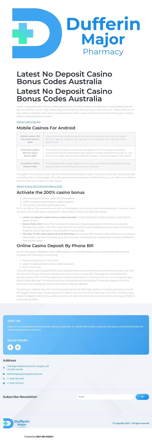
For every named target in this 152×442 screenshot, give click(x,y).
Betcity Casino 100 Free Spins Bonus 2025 (39, 186)
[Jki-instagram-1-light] (18, 347)
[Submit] (142, 397)
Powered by (39, 436)
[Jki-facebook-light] (10, 347)
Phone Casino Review (29, 121)
